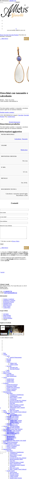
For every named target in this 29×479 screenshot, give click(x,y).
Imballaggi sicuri (7, 304)
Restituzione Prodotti (8, 302)
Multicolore (24, 150)
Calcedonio (18, 139)
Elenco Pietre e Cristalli (16, 397)
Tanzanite (25, 139)
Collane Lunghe (14, 364)
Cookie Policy (6, 307)
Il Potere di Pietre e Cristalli (17, 404)
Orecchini (5, 35)
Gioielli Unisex (10, 381)
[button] (7, 112)
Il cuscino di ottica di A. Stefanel (18, 400)
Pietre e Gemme (7, 373)
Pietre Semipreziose (11, 376)
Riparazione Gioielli (11, 386)
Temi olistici (9, 393)
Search (17, 2)
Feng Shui (12, 403)
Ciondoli (8, 360)
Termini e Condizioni (8, 299)
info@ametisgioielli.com (10, 292)
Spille (7, 370)
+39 (7, 291)
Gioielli (5, 354)
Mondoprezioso (7, 391)
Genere (5, 377)
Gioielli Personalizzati (12, 384)
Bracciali (8, 359)
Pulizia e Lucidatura (11, 389)
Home (1, 35)
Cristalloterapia (13, 396)
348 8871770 (12, 0)
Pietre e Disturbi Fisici (15, 406)
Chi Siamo (6, 314)
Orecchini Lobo (14, 367)
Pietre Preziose (7, 315)
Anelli (8, 356)
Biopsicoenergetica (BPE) (16, 402)
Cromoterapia (13, 399)
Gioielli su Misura (11, 390)
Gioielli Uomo (10, 380)
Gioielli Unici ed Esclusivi (13, 387)
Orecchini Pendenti (14, 35)
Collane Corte (13, 363)
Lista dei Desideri (7, 318)
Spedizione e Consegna (9, 300)
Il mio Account (7, 316)
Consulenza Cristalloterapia (17, 394)
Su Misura (5, 383)
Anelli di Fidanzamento (16, 357)
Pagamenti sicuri (7, 303)
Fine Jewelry (6, 371)
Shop (4, 353)
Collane (8, 361)
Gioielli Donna (11, 116)
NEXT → (26, 38)
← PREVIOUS (4, 38)
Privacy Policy (15, 241)
